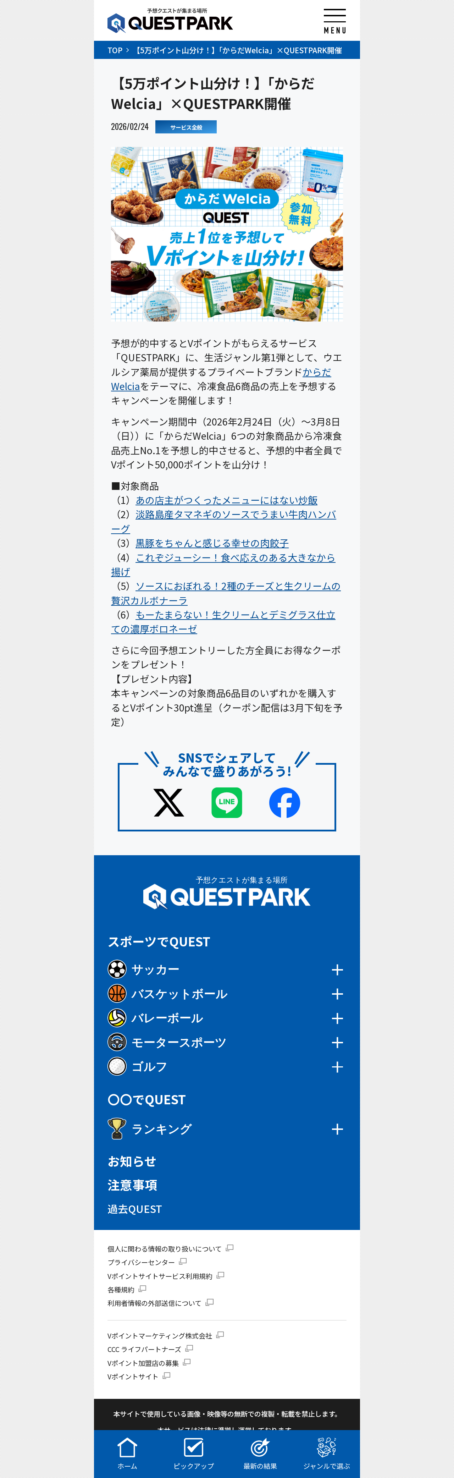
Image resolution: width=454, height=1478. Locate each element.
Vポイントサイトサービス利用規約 (159, 1276)
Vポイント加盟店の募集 (143, 1363)
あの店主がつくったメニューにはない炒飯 (226, 500)
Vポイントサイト (133, 1376)
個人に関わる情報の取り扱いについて (164, 1249)
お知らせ (132, 1161)
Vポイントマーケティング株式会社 (159, 1336)
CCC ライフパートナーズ (144, 1349)
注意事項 (132, 1184)
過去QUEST (134, 1208)
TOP (114, 49)
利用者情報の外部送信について (154, 1303)
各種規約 (120, 1290)
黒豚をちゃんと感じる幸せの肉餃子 (212, 543)
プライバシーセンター (141, 1262)
